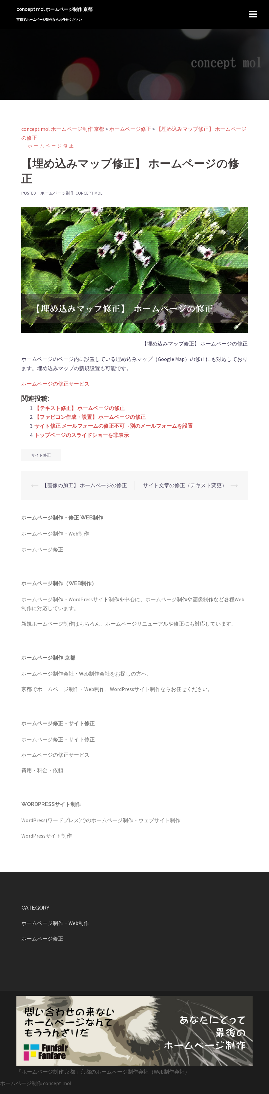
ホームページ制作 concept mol (71, 193)
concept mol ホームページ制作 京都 (54, 9)
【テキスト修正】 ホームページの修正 (79, 408)
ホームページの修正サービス (55, 383)
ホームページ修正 (51, 146)
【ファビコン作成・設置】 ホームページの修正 (90, 417)
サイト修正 (41, 455)
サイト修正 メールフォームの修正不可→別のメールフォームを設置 (113, 425)
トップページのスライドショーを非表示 (81, 435)
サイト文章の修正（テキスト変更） (185, 485)
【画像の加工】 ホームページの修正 (84, 485)
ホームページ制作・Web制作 (55, 533)
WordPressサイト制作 (46, 835)
